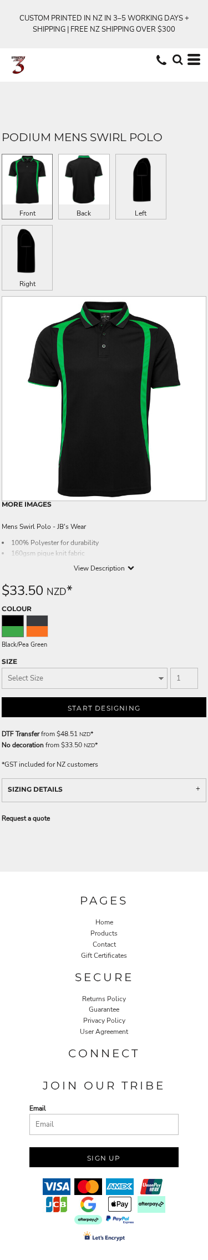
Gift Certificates (104, 955)
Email (37, 1108)
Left (140, 213)
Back (84, 213)
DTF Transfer (20, 733)
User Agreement (104, 1031)
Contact (104, 944)
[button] (177, 59)
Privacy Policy (104, 1020)
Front (27, 213)
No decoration (23, 745)
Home (104, 922)
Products (104, 933)
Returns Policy (104, 998)
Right (27, 283)
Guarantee (104, 1009)
